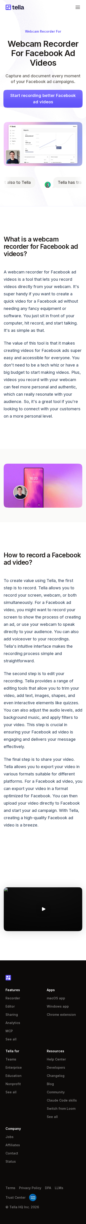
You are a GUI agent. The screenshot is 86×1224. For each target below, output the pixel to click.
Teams (11, 1059)
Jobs (10, 1137)
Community (56, 1092)
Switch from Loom (61, 1108)
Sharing (12, 1014)
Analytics (13, 1023)
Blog (50, 1084)
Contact (12, 1153)
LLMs (59, 1188)
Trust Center (15, 1197)
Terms (10, 1188)
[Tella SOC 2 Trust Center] (32, 1197)
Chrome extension (61, 1014)
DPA (48, 1188)
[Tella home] (15, 7)
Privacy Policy (30, 1188)
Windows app (58, 1006)
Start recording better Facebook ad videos (43, 98)
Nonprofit (13, 1084)
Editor (10, 1006)
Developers (56, 1067)
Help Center (56, 1059)
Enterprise (14, 1067)
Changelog (55, 1076)
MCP (9, 1031)
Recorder (13, 998)
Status (11, 1161)
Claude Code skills (62, 1100)
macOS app (56, 998)
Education (14, 1076)
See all (11, 1039)
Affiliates (13, 1145)
